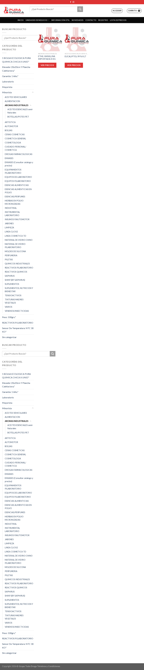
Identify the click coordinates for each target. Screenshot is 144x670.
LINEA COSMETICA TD (15, 236)
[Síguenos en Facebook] (70, 2)
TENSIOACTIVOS (13, 295)
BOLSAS (8, 130)
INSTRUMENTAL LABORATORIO (12, 213)
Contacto (90, 20)
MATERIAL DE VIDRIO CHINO (18, 240)
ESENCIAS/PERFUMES (15, 196)
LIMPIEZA (9, 227)
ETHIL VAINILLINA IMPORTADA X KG (47, 57)
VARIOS (8, 307)
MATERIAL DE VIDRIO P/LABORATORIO (15, 245)
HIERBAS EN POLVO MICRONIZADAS (14, 202)
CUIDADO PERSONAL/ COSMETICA (15, 148)
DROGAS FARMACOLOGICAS (18, 154)
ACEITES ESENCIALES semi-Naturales (20, 111)
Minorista (7, 92)
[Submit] (80, 9)
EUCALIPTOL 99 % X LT (75, 56)
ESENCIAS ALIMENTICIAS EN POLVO (18, 191)
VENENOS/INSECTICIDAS (17, 311)
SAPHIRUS (10, 276)
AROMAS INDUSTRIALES (16, 105)
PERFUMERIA (11, 255)
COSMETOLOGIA (13, 142)
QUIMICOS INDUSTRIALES (17, 263)
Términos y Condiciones (48, 666)
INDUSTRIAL (11, 208)
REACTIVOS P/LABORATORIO (19, 267)
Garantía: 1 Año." (10, 76)
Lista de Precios (118, 20)
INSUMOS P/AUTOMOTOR (17, 219)
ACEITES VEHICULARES (16, 97)
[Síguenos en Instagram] (73, 2)
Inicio (21, 20)
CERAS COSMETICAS (15, 134)
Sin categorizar (9, 337)
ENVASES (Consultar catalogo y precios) (19, 164)
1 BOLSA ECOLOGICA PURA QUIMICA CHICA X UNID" (16, 60)
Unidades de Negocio (36, 20)
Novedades (77, 20)
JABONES (9, 223)
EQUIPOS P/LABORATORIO (18, 181)
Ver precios (47, 65)
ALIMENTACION (12, 101)
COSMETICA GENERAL (15, 138)
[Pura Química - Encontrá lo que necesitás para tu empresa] (13, 10)
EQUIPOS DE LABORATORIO (18, 177)
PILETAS (9, 259)
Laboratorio (8, 81)
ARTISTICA (10, 122)
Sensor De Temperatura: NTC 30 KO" (17, 330)
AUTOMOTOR (11, 126)
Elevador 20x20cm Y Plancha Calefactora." (16, 69)
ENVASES (9, 158)
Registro (103, 20)
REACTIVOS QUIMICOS (16, 272)
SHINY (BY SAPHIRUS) (15, 280)
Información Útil (60, 20)
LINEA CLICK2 (11, 231)
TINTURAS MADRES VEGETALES (14, 301)
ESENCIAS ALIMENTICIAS (17, 185)
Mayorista (7, 87)
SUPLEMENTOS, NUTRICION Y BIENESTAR (19, 290)
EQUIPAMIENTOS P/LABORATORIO (13, 171)
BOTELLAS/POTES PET (18, 116)
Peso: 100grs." (9, 317)
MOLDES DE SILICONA (15, 251)
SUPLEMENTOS (12, 284)
